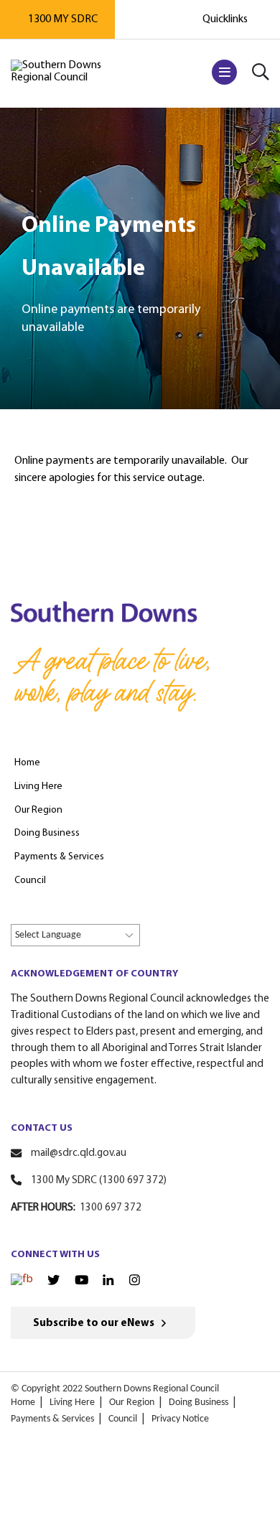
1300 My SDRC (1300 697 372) (99, 1180)
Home (23, 1402)
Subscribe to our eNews (93, 1323)
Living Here (72, 1402)
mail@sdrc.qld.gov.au (78, 1153)
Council (122, 1419)
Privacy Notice (180, 1419)
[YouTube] (81, 1280)
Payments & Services (52, 1419)
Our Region (131, 1402)
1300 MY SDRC (63, 19)
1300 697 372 (110, 1208)
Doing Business (198, 1402)
